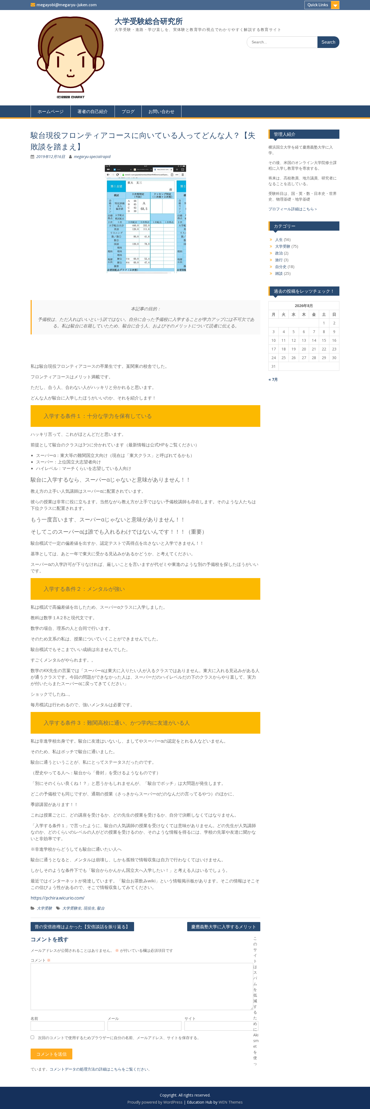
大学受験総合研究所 (149, 21)
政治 (279, 253)
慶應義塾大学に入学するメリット (223, 927)
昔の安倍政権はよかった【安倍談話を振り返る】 (82, 927)
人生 (279, 239)
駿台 (101, 908)
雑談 (279, 273)
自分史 (281, 266)
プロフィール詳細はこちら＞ (293, 208)
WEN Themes (231, 1102)
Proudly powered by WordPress (155, 1102)
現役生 (89, 908)
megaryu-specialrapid (92, 156)
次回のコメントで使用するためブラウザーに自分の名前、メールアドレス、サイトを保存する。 (119, 1037)
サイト (190, 1018)
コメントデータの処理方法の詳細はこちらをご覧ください (99, 1069)
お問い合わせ (161, 111)
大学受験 (44, 908)
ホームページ (51, 111)
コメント (41, 960)
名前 (34, 1018)
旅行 (279, 259)
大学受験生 (71, 908)
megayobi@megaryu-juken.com (67, 4)
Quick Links (317, 4)
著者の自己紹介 (92, 111)
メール (113, 1018)
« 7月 (273, 379)
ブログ (128, 111)
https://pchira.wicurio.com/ (58, 898)
